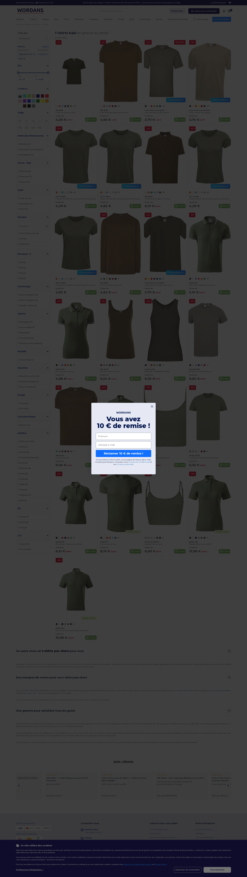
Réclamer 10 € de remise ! (123, 453)
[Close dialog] (152, 406)
